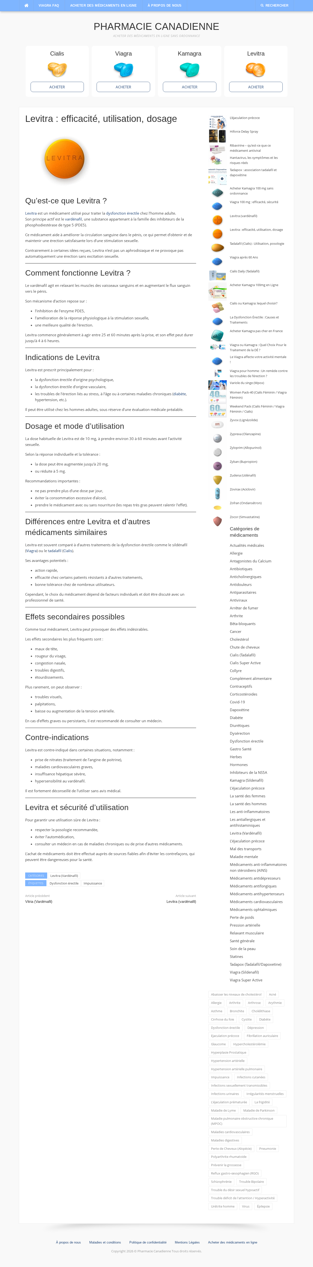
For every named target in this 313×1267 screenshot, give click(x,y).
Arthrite (236, 615)
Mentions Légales (187, 1242)
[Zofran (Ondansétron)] (217, 507)
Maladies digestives (225, 1140)
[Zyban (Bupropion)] (217, 466)
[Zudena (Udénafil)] (217, 480)
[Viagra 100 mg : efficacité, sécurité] (217, 206)
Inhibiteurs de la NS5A (248, 772)
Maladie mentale (244, 856)
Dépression (255, 1027)
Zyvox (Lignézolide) (244, 420)
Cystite (247, 1019)
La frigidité (262, 1102)
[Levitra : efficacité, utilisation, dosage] (217, 234)
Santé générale (242, 940)
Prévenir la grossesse (226, 1165)
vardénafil (73, 219)
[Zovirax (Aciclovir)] (217, 494)
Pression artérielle (245, 925)
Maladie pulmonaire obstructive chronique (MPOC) (242, 1121)
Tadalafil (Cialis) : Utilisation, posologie (257, 243)
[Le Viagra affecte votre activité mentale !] (217, 361)
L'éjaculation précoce (247, 788)
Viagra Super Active (246, 979)
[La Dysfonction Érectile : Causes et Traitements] (217, 322)
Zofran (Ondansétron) (246, 503)
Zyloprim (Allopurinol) (245, 447)
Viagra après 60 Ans (244, 257)
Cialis (67, 550)
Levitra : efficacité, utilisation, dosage (256, 229)
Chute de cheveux (245, 647)
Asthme (216, 1011)
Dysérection (240, 733)
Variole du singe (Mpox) (247, 383)
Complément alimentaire (251, 678)
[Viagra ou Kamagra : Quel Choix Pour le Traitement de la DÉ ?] (217, 347)
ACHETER (57, 86)
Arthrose (254, 1002)
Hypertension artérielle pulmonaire (236, 1069)
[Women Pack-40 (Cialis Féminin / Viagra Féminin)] (217, 397)
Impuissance (93, 883)
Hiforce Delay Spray (244, 131)
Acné (272, 994)
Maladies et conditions (105, 1242)
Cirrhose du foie (222, 1019)
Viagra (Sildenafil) (244, 972)
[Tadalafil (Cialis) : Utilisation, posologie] (217, 248)
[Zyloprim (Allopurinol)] (217, 452)
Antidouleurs (241, 584)
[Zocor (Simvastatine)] (217, 521)
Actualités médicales (247, 545)
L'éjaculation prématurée (229, 1102)
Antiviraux (238, 600)
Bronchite (237, 1011)
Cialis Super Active (245, 662)
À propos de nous (164, 5)
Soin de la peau (243, 948)
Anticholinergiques (245, 576)
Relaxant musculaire (247, 932)
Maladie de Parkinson (259, 1110)
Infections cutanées (251, 1077)
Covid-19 (237, 701)
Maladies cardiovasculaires (230, 1132)
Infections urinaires (225, 1094)
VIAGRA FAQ (49, 5)
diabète (179, 393)
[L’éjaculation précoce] (217, 122)
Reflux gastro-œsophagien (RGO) (235, 1173)
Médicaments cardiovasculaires (256, 901)
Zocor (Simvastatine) (245, 517)
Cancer (235, 631)
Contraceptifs (241, 686)
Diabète (236, 717)
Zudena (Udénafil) (243, 475)
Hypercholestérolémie (249, 1044)
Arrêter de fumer (244, 607)
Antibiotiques (241, 568)
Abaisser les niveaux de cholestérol (236, 994)
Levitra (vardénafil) (181, 901)
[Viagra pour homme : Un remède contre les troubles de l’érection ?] (217, 373)
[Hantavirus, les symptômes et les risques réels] (217, 161)
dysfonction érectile (122, 213)
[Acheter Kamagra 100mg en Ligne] (217, 291)
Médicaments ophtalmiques (253, 909)
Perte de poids (242, 917)
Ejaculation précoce (225, 1036)
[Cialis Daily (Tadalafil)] (217, 276)
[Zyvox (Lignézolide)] (217, 424)
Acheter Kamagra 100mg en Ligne (254, 285)
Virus (245, 1206)
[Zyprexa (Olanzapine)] (217, 438)
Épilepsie (263, 1206)
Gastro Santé (240, 748)
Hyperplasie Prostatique (228, 1052)
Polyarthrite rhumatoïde (228, 1156)
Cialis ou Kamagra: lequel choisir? (254, 303)
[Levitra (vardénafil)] (217, 220)
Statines (236, 956)
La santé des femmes (247, 795)
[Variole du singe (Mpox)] (217, 385)
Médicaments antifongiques (253, 885)
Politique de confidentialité (148, 1242)
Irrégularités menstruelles (265, 1094)
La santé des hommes (248, 803)
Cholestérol (239, 639)
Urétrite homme (223, 1206)
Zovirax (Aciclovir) (242, 489)
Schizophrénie (221, 1181)
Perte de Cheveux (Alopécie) (231, 1148)
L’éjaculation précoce (245, 118)
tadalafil (54, 550)
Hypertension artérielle (228, 1060)
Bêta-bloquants (243, 623)
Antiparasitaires (243, 592)
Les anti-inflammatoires (250, 811)
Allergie (236, 553)
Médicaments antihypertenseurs (257, 893)
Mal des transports (245, 848)
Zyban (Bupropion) (243, 461)
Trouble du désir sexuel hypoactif (235, 1190)
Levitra (31, 213)
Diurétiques (239, 725)
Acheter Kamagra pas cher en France (256, 331)
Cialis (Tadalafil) (242, 654)
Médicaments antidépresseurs (255, 878)
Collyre (236, 670)
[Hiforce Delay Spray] (217, 136)
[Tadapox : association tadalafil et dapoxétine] (217, 176)
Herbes (236, 756)
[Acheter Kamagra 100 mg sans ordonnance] (217, 193)
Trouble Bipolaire (251, 1181)
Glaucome (218, 1044)
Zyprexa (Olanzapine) (245, 434)
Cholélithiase (261, 1011)
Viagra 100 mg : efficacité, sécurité (254, 202)
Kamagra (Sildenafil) (246, 780)
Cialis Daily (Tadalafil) (244, 271)
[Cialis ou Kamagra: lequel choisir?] (217, 308)
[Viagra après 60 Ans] (217, 262)
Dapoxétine (239, 709)
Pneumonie (267, 1148)
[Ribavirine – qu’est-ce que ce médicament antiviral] (217, 149)
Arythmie (275, 1002)
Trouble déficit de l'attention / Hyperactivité (243, 1198)
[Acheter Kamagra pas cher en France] (217, 335)
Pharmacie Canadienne (156, 26)
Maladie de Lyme (223, 1110)
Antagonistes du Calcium (250, 560)
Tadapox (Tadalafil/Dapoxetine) (255, 964)
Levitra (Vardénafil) (64, 875)
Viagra (31, 550)
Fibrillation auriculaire (262, 1036)
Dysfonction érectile (64, 883)
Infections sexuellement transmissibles (239, 1085)
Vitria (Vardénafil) (38, 901)
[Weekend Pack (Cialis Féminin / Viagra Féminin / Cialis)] (217, 411)
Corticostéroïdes (243, 694)
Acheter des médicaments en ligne (103, 5)
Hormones (239, 764)
